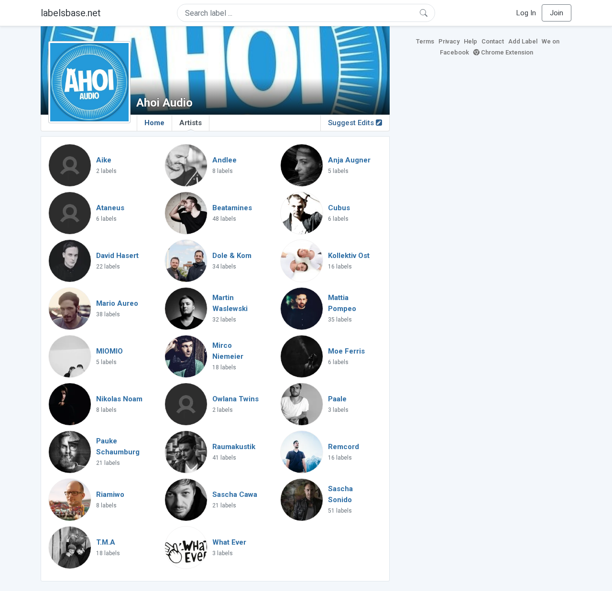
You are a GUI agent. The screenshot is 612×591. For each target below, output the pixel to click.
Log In (526, 13)
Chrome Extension (506, 52)
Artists (190, 122)
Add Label (522, 41)
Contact (492, 41)
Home (154, 122)
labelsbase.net (71, 13)
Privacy (448, 41)
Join (556, 13)
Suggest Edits (352, 122)
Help (470, 41)
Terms (425, 41)
